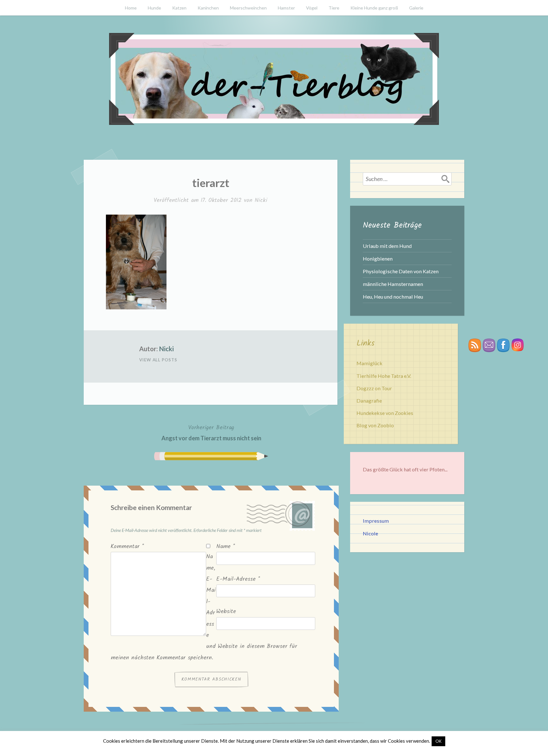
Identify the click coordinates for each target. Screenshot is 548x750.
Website (226, 611)
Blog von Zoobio (375, 425)
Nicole (370, 533)
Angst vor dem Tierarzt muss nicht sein (211, 432)
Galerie (416, 7)
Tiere (334, 7)
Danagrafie (369, 401)
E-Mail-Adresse (238, 579)
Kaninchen (208, 7)
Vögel (311, 7)
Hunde (154, 7)
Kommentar (127, 546)
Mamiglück (369, 363)
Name (225, 546)
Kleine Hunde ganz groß (374, 7)
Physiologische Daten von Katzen (401, 271)
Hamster (286, 7)
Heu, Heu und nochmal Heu (393, 297)
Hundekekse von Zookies (384, 413)
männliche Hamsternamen (393, 284)
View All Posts (158, 359)
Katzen (179, 7)
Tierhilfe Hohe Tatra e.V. (383, 376)
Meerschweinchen (248, 7)
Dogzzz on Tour (374, 388)
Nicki (261, 200)
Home (131, 7)
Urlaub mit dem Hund (387, 246)
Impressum (376, 521)
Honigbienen (378, 258)
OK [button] (438, 741)
